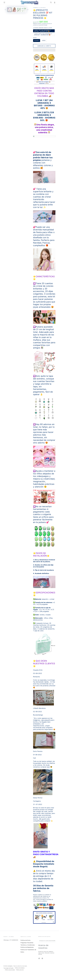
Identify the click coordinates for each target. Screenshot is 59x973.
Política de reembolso (20, 967)
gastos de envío (47, 23)
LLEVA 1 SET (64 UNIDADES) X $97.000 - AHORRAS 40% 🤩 (42, 31)
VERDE (44, 41)
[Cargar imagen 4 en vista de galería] (24, 9)
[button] (44, 50)
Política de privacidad (10, 969)
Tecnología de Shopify (9, 968)
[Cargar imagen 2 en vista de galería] (14, 9)
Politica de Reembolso (27, 947)
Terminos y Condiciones (28, 945)
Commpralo (10, 966)
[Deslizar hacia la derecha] (27, 9)
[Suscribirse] (54, 940)
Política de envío (20, 969)
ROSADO (37, 41)
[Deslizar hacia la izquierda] (5, 9)
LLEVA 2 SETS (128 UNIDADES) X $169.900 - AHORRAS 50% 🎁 (43, 34)
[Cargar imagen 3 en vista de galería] (19, 9)
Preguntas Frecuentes (27, 942)
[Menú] (4, 2)
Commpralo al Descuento (39, 7)
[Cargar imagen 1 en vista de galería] (9, 9)
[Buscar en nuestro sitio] (51, 2)
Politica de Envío (25, 940)
